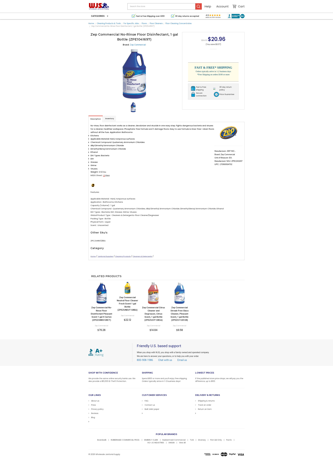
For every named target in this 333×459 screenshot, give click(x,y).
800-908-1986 (145, 360)
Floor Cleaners (156, 23)
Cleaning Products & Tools (109, 23)
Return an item (205, 409)
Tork (192, 440)
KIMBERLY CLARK (151, 440)
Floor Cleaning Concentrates (178, 23)
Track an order (204, 405)
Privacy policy (97, 409)
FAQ (146, 400)
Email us (182, 360)
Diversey (202, 440)
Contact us (150, 405)
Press (93, 405)
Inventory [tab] (109, 118)
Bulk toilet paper (152, 409)
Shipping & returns (206, 400)
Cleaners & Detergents (142, 256)
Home (91, 23)
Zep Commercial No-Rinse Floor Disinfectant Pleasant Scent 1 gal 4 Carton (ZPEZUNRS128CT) (101, 313)
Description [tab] (95, 119)
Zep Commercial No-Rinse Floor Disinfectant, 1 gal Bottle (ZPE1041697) (123, 26)
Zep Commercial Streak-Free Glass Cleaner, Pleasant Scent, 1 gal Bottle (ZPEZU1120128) (180, 313)
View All (182, 442)
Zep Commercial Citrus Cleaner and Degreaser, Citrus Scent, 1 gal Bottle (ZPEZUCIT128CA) (153, 313)
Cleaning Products (123, 256)
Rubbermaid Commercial (173, 440)
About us (95, 400)
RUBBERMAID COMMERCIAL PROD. (125, 440)
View (107, 175)
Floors (144, 23)
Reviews (94, 413)
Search (198, 6)
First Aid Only (216, 440)
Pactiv (229, 440)
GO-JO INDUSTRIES (155, 442)
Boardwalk (101, 440)
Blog (93, 417)
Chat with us (165, 360)
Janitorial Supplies (105, 256)
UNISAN (171, 442)
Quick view (101, 302)
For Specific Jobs (131, 23)
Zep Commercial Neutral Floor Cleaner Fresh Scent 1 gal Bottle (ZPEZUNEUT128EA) (127, 303)
